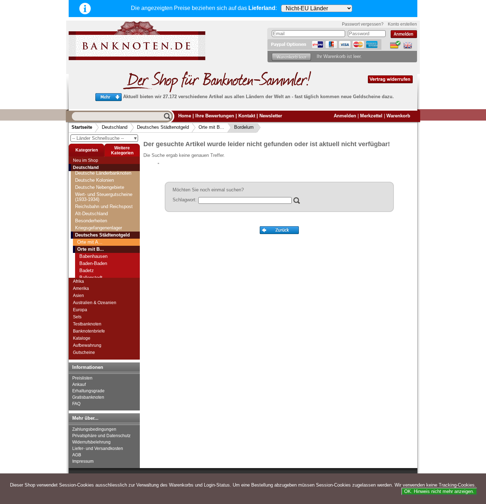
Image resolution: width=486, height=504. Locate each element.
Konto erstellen (402, 24)
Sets (77, 316)
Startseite (82, 127)
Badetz (86, 270)
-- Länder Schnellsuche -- (105, 138)
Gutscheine (84, 352)
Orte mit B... (211, 127)
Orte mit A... (89, 242)
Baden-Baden (93, 263)
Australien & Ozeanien (94, 302)
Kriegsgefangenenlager (98, 227)
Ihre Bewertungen (214, 115)
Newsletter (270, 115)
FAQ (76, 403)
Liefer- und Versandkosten (97, 448)
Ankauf (79, 384)
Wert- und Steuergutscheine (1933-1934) (103, 197)
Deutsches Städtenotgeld (163, 127)
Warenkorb (398, 115)
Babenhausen (93, 256)
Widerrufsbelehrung (91, 442)
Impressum (83, 461)
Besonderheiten (91, 220)
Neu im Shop (85, 160)
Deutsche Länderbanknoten (103, 173)
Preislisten (82, 378)
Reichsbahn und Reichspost (104, 206)
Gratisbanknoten (88, 397)
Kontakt (246, 115)
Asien (78, 295)
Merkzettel (371, 115)
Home (184, 115)
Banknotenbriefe (89, 331)
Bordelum (244, 127)
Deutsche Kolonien (94, 180)
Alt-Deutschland (91, 213)
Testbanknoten (87, 324)
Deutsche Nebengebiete (99, 187)
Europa (80, 309)
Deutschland (114, 127)
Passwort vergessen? (363, 24)
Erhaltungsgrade (88, 390)
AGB (76, 454)
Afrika (78, 281)
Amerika (81, 288)
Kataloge (81, 338)
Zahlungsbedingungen (94, 429)
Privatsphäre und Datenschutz (101, 435)
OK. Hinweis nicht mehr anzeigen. (439, 491)
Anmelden (345, 115)
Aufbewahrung (87, 345)
